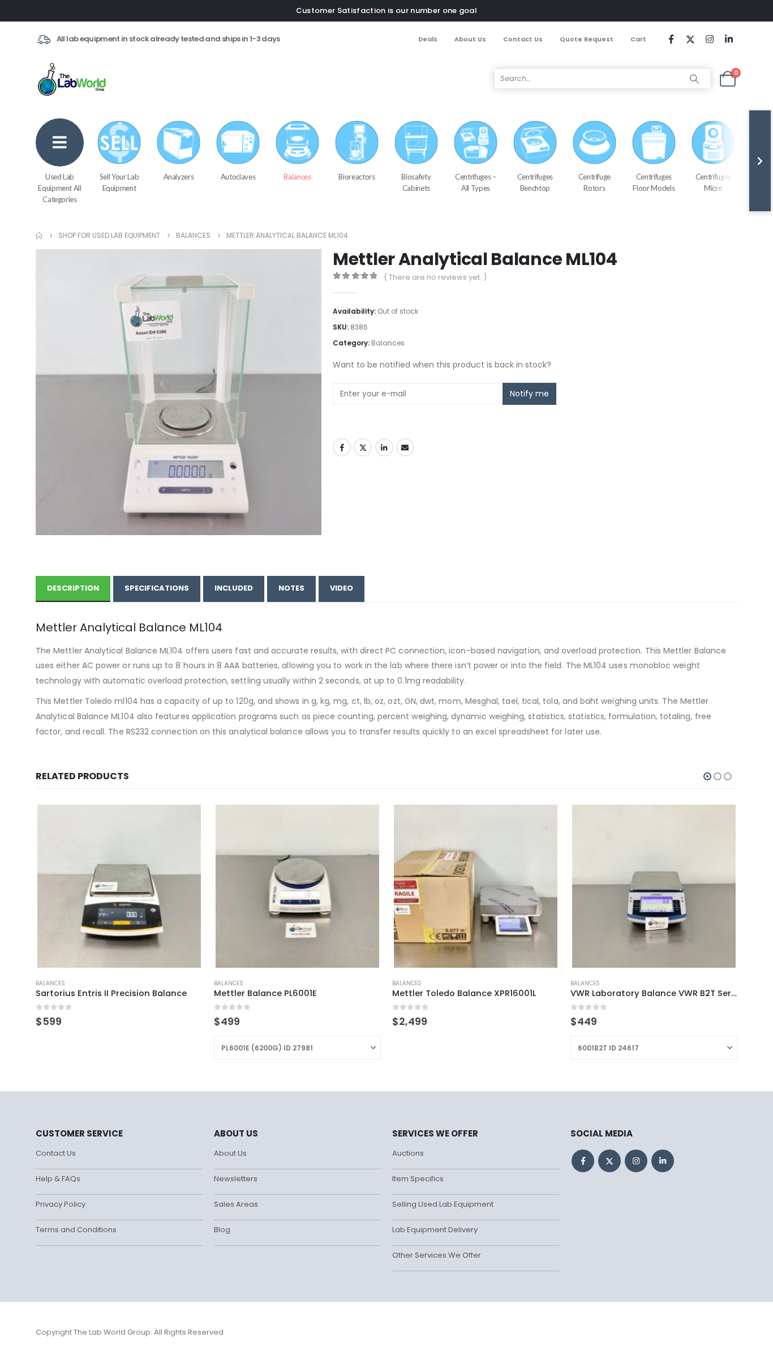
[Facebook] (671, 39)
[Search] (694, 78)
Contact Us (523, 39)
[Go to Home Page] (39, 235)
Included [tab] (233, 588)
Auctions (408, 1153)
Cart (638, 39)
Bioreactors (356, 176)
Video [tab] (341, 588)
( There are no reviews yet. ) (435, 277)
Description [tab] (73, 588)
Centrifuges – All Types (475, 182)
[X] (690, 39)
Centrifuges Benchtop (535, 182)
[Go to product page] (118, 886)
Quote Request (586, 39)
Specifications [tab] (156, 588)
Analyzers (179, 176)
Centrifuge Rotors (594, 182)
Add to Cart (362, 821)
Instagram (636, 1161)
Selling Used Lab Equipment (442, 1204)
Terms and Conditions (76, 1229)
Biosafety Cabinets (416, 182)
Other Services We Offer (436, 1255)
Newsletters (235, 1178)
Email (405, 447)
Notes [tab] (291, 588)
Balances (297, 176)
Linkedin (662, 1161)
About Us (470, 39)
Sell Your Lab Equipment (119, 182)
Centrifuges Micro (713, 182)
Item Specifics (418, 1178)
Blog (222, 1229)
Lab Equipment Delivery (435, 1229)
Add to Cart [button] (184, 821)
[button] (707, 776)
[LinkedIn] (729, 39)
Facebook (342, 447)
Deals (427, 39)
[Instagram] (710, 39)
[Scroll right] (760, 161)
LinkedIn (384, 447)
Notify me (529, 393)
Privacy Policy (60, 1204)
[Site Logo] (73, 78)
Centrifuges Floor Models (654, 182)
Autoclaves (238, 176)
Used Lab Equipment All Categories (59, 188)
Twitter (363, 447)
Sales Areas (236, 1204)
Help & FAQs (58, 1178)
